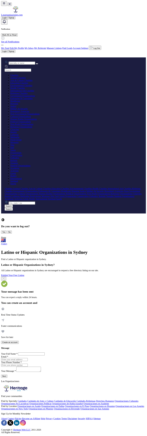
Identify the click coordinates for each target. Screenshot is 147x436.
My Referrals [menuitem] (40, 48)
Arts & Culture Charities (21, 80)
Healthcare (15, 101)
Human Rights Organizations (23, 119)
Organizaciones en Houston (102, 406)
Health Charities (17, 88)
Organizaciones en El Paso (77, 406)
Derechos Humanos (105, 401)
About (4, 418)
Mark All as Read (9, 35)
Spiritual (14, 181)
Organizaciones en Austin (29, 406)
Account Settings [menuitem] (80, 48)
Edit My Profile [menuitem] (17, 48)
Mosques (14, 142)
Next (4, 376)
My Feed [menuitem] (5, 48)
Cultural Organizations (20, 116)
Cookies (57, 418)
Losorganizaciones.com (12, 15)
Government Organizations (22, 96)
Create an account (10, 342)
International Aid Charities (22, 90)
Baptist (13, 132)
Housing (14, 103)
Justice (13, 106)
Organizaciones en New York (14, 409)
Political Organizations (20, 121)
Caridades (22, 401)
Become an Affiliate (31, 418)
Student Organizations (20, 165)
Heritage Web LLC (22, 430)
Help (43, 418)
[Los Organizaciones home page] (15, 12)
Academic (15, 168)
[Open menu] (4, 3)
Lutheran (14, 134)
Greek (13, 173)
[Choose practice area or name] (37, 63)
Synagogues (15, 152)
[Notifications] (4, 22)
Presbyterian (16, 140)
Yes (3, 232)
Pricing (18, 418)
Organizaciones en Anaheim (96, 403)
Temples (14, 163)
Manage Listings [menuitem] (54, 48)
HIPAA (89, 418)
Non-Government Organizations (25, 114)
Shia (12, 145)
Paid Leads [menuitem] (67, 48)
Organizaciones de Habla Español (67, 403)
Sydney (4, 244)
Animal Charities (18, 78)
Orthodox (14, 158)
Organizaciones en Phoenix (40, 409)
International (16, 178)
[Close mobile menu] (9, 4)
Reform (13, 160)
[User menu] (2, 45)
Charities (14, 75)
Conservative (16, 155)
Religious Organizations (21, 127)
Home (3, 237)
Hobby (13, 176)
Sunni (13, 150)
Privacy (49, 418)
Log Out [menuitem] (96, 48)
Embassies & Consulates (21, 98)
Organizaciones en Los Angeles (129, 406)
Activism (14, 171)
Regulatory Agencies (19, 111)
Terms (64, 418)
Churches (14, 129)
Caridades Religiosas (86, 401)
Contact (10, 418)
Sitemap (97, 418)
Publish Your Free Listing (12, 275)
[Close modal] (3, 279)
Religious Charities (19, 93)
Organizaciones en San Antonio (94, 409)
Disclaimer (72, 418)
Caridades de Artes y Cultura (40, 401)
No (9, 232)
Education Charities (19, 83)
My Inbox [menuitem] (29, 48)
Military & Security (19, 109)
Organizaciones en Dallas (52, 406)
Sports (13, 183)
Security (81, 418)
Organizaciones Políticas (40, 403)
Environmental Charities (21, 85)
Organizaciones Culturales (126, 401)
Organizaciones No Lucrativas (15, 403)
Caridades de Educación (65, 401)
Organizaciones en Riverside (67, 409)
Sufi (12, 147)
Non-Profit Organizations (21, 124)
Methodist (14, 137)
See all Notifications (10, 41)
